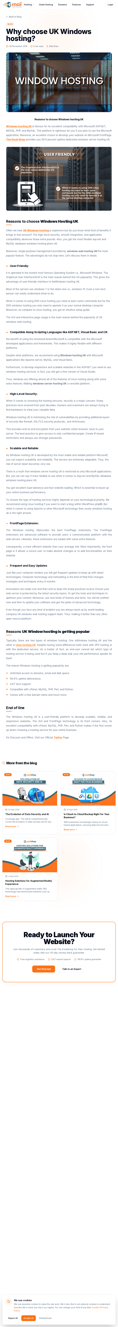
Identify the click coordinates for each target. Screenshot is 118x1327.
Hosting (28, 4)
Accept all (29, 1318)
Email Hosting (46, 4)
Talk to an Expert (71, 969)
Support (90, 4)
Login (110, 4)
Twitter (58, 737)
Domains (62, 4)
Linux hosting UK (26, 645)
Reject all (13, 1318)
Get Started (44, 969)
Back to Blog (15, 16)
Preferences (45, 1318)
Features (76, 4)
